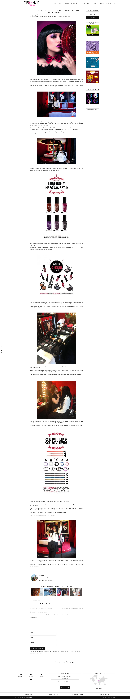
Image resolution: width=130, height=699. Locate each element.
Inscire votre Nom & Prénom (65, 676)
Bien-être (74, 3)
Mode (60, 3)
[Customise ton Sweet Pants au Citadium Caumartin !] (63, 592)
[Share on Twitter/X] (44, 603)
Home (55, 3)
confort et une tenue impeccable (58, 376)
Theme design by (109, 697)
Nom (31, 632)
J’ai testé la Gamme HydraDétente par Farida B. (76, 597)
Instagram (50, 580)
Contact (109, 3)
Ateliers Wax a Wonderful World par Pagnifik (72, 607)
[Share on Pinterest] (46, 603)
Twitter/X (27, 694)
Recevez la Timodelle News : (65, 681)
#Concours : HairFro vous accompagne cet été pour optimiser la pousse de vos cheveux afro (36, 598)
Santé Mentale (84, 3)
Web (46, 580)
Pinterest (104, 694)
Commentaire (33, 617)
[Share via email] (41, 603)
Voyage (102, 3)
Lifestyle (94, 3)
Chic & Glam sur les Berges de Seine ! (49, 597)
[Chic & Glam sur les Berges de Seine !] (50, 592)
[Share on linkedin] (50, 603)
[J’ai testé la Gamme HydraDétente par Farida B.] (76, 592)
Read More (93, 17)
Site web (32, 642)
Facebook (78, 694)
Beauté (67, 3)
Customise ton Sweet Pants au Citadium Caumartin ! (62, 597)
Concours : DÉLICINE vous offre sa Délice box (41, 607)
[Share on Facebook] (43, 603)
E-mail (32, 637)
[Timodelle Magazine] (31, 3)
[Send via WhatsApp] (48, 603)
